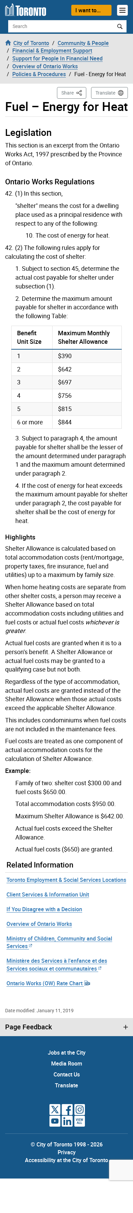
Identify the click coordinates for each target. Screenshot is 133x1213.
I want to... (88, 10)
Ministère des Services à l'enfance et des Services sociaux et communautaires (56, 964)
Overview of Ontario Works (39, 924)
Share (73, 92)
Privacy (67, 1152)
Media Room (66, 1063)
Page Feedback (28, 1027)
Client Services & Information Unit (47, 894)
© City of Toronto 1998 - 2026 (67, 1144)
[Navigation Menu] (122, 10)
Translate (105, 92)
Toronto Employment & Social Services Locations (66, 880)
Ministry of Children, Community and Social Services (59, 942)
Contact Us (67, 1074)
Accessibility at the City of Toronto (66, 1160)
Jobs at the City (67, 1052)
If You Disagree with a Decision (44, 909)
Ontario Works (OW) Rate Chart (45, 983)
